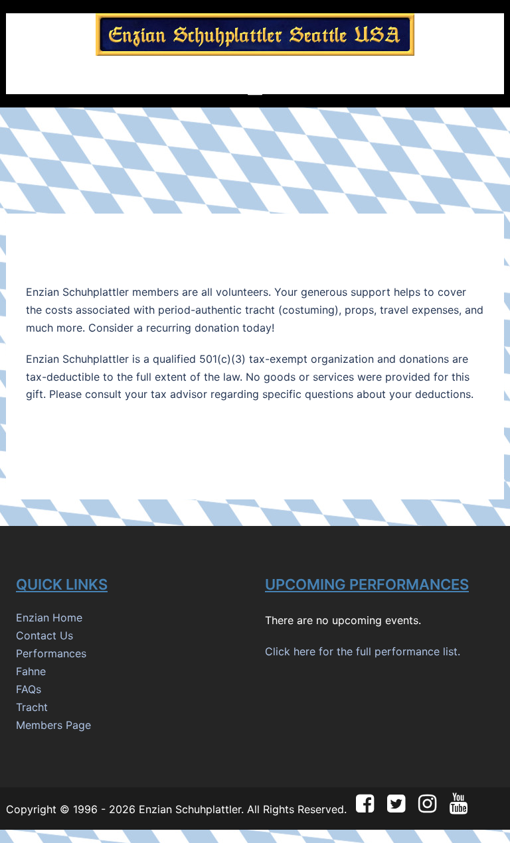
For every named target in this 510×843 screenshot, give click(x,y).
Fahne (31, 671)
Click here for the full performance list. (362, 651)
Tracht (32, 707)
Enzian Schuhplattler (190, 809)
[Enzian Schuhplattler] (255, 38)
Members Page (53, 725)
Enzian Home (49, 617)
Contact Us (44, 635)
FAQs (28, 689)
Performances (51, 653)
